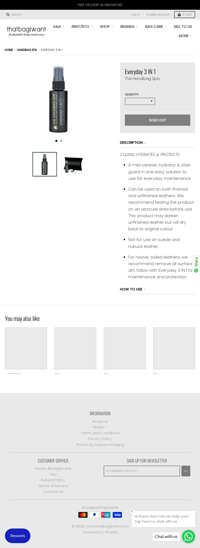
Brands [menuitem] (127, 26)
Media (98, 427)
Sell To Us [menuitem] (183, 26)
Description (131, 142)
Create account (158, 14)
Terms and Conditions (100, 432)
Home (9, 50)
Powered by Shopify (100, 532)
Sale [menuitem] (57, 26)
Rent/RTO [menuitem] (80, 26)
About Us (100, 421)
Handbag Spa (27, 50)
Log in (135, 14)
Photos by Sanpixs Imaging (100, 444)
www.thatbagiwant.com (107, 526)
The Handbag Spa (142, 78)
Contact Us (53, 491)
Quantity (132, 94)
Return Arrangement (53, 468)
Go (186, 471)
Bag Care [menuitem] (154, 26)
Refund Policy (53, 479)
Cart (187, 14)
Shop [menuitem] (105, 26)
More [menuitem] (184, 35)
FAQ (53, 474)
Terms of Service (53, 485)
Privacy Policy (100, 438)
